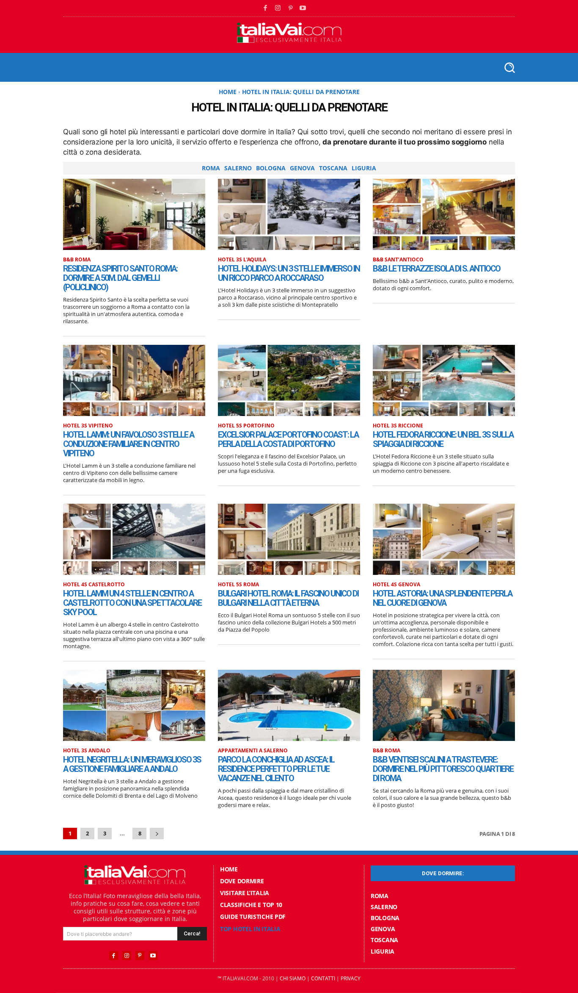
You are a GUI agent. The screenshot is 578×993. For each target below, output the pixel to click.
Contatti (323, 978)
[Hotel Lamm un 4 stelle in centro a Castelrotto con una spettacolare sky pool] (134, 539)
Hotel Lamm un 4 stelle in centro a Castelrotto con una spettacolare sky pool (132, 602)
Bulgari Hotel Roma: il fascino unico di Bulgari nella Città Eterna (288, 598)
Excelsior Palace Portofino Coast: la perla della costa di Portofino (288, 439)
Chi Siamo (293, 978)
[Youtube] (303, 8)
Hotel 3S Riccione (398, 426)
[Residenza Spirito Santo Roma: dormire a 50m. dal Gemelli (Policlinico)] (134, 214)
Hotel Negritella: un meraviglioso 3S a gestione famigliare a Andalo (132, 764)
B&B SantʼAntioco (398, 260)
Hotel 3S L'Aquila (242, 260)
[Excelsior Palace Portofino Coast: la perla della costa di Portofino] (289, 380)
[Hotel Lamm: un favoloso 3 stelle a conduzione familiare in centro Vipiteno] (134, 380)
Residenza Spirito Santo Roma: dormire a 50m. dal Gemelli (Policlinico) (120, 278)
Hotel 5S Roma (238, 585)
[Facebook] (265, 8)
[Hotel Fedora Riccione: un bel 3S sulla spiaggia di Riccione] (444, 380)
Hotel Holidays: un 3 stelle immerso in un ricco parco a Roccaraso (289, 273)
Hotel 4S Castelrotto (94, 585)
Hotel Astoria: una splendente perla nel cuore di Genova (442, 598)
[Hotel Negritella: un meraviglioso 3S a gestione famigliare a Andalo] (134, 705)
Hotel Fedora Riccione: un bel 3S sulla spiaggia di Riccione (443, 439)
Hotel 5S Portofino (246, 426)
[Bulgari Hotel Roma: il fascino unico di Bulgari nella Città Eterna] (289, 539)
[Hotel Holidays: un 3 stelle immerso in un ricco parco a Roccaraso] (289, 214)
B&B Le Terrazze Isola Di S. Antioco (436, 269)
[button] (509, 67)
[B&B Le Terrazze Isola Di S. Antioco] (444, 214)
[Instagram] (278, 8)
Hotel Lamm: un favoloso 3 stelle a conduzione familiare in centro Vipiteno (128, 444)
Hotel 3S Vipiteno (88, 426)
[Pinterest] (290, 8)
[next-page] (157, 833)
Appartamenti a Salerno (253, 751)
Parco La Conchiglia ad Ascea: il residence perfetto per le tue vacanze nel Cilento (276, 768)
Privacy (351, 978)
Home (228, 92)
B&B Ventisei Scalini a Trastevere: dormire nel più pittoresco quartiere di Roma (443, 768)
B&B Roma (77, 260)
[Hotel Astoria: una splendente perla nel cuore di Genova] (444, 539)
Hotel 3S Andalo (86, 751)
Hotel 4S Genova (396, 585)
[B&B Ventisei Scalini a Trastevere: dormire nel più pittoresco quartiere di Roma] (444, 705)
